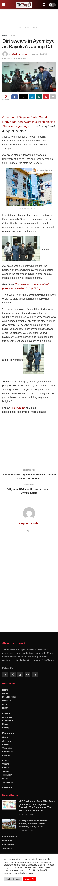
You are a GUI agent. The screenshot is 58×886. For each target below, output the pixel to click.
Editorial (6, 755)
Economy (6, 724)
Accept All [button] (29, 879)
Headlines (6, 701)
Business (7, 717)
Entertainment (9, 733)
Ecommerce (7, 720)
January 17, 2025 (40, 54)
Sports (5, 737)
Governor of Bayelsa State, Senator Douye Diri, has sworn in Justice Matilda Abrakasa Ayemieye (28, 122)
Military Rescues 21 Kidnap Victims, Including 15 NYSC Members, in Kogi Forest (33, 823)
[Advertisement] (29, 16)
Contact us (8, 844)
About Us (7, 848)
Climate (5, 764)
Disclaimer (7, 840)
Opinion (6, 741)
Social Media (7, 782)
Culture (5, 768)
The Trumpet (17, 408)
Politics (6, 713)
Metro (4, 704)
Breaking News (9, 697)
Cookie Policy (9, 836)
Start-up (5, 728)
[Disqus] (29, 585)
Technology (7, 775)
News (12, 35)
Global (5, 760)
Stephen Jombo (19, 54)
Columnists (7, 748)
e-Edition (7, 787)
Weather (6, 779)
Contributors (7, 752)
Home (4, 35)
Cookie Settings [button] (13, 879)
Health (5, 708)
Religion (5, 744)
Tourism (5, 771)
